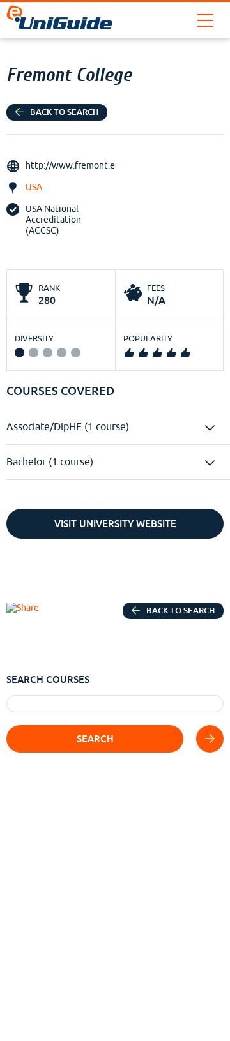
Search (95, 739)
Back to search (64, 112)
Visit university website (115, 524)
